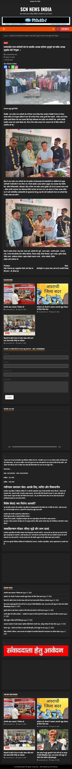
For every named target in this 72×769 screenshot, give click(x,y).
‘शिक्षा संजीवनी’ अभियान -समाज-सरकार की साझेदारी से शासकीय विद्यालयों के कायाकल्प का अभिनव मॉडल (32, 631)
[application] (36, 431)
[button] (4, 29)
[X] (9, 67)
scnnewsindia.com (11, 54)
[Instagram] (16, 67)
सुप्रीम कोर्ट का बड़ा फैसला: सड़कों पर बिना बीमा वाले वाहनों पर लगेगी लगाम (24, 610)
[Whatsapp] (13, 67)
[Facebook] (5, 67)
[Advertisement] (36, 568)
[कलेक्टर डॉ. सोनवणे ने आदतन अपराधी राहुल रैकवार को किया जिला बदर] (52, 294)
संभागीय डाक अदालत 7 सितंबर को (14, 307)
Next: (52, 267)
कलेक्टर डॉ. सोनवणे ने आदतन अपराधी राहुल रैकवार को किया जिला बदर (52, 308)
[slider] (34, 446)
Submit (9, 397)
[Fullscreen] (66, 447)
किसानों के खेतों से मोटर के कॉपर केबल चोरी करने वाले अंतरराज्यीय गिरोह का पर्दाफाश (18, 339)
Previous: (18, 268)
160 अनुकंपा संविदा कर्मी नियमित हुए (13, 620)
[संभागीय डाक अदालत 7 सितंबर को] (19, 294)
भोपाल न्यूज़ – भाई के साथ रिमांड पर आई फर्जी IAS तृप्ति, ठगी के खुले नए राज (24, 628)
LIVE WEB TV (65, 29)
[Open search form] (53, 29)
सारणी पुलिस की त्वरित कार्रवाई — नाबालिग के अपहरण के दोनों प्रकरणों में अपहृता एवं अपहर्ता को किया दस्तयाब (33, 614)
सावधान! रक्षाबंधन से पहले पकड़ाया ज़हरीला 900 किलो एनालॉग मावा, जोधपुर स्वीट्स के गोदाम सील (30, 624)
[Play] (6, 447)
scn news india (36, 9)
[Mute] (63, 447)
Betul (5, 43)
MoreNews (44, 767)
